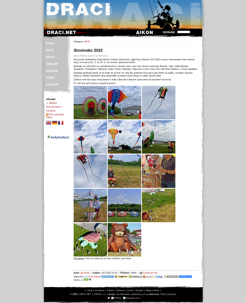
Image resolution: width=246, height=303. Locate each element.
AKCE (87, 41)
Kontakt (139, 290)
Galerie (110, 290)
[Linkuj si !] (107, 276)
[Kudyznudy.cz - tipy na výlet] (58, 141)
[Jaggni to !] (121, 276)
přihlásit (53, 103)
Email (130, 290)
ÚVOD (50, 43)
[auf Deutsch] (54, 124)
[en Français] (60, 124)
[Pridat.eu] (153, 276)
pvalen (172, 294)
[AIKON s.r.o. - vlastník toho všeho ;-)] (144, 34)
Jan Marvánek (123, 294)
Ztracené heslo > (54, 107)
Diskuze (121, 290)
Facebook (51, 110)
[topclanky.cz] (135, 276)
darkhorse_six (139, 294)
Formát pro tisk (150, 273)
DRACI (50, 57)
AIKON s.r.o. (100, 294)
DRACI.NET (85, 294)
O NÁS (50, 77)
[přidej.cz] (171, 276)
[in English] (48, 124)
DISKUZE (52, 64)
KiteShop (99, 290)
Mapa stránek (152, 290)
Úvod (89, 290)
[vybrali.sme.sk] (185, 276)
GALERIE (52, 70)
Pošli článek (94, 276)
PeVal (86, 273)
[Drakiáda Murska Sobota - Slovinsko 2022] (90, 118)
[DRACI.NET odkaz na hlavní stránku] (61, 34)
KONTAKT (52, 84)
